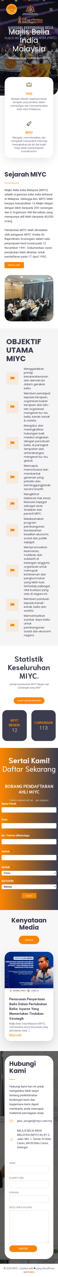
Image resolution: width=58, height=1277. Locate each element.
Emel (4, 819)
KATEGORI (7, 881)
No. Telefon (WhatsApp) (16, 835)
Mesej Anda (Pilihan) (20, 1207)
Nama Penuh (10, 803)
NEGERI (7, 867)
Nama (12, 1163)
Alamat (6, 851)
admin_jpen (19, 990)
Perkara (14, 1192)
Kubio (31, 1272)
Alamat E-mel (16, 1178)
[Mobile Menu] (51, 9)
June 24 (35, 990)
